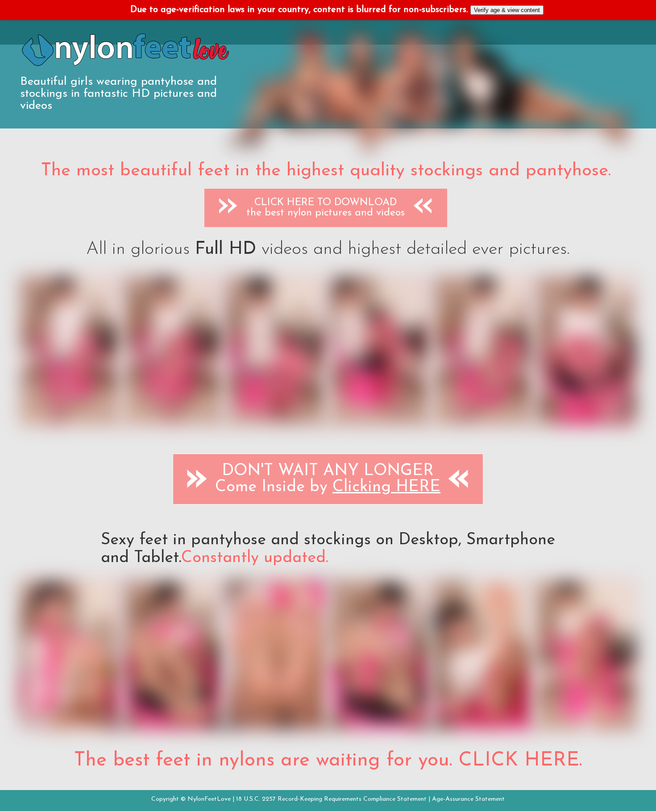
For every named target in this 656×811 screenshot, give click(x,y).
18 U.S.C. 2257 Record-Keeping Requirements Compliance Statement (331, 799)
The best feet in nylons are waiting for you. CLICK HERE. (328, 760)
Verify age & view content (507, 10)
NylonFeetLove (209, 799)
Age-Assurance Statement (468, 799)
